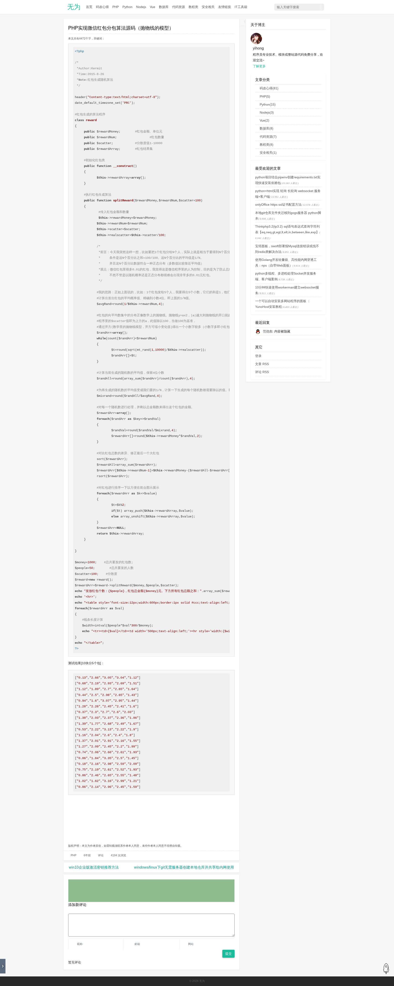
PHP (73, 855)
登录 (258, 356)
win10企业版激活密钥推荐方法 (94, 867)
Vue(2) (264, 120)
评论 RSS (262, 372)
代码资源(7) (268, 136)
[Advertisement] (151, 820)
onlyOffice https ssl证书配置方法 (278, 204)
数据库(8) (266, 128)
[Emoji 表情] (231, 910)
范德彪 (267, 331)
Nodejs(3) (267, 112)
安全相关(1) (268, 152)
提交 (228, 953)
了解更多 (259, 66)
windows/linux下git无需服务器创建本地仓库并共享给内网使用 (184, 867)
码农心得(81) (269, 88)
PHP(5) (265, 96)
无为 (73, 6)
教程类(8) (266, 144)
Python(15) (268, 104)
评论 (101, 855)
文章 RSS (262, 364)
